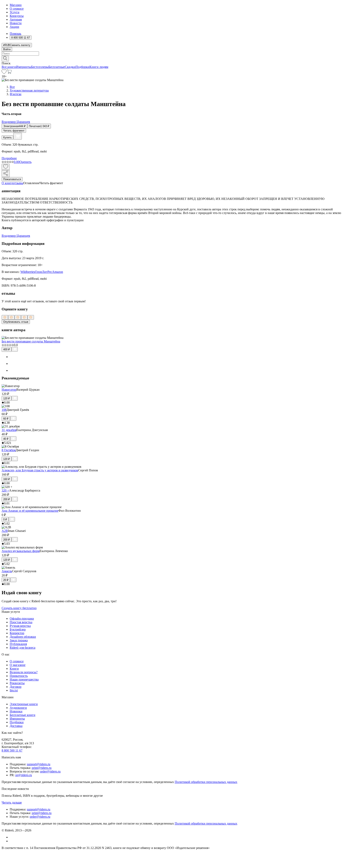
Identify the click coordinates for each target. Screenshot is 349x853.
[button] (174, 58)
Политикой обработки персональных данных (206, 782)
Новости (16, 23)
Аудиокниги (18, 707)
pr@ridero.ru (23, 775)
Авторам (16, 19)
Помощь (15, 33)
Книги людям (98, 67)
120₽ (6, 398)
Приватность (19, 676)
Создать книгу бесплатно (19, 608)
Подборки (82, 67)
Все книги (9, 67)
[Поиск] (5, 59)
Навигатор (9, 389)
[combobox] (174, 53)
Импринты (23, 67)
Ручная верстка (20, 625)
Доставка (16, 726)
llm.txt (14, 690)
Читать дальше (12, 802)
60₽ (5, 418)
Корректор (17, 633)
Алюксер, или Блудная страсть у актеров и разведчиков (40, 470)
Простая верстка (21, 622)
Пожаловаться (12, 179)
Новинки (16, 711)
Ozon (38, 272)
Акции (14, 26)
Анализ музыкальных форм (21, 551)
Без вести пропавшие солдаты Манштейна (31, 341)
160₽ (6, 479)
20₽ (5, 580)
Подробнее (9, 158)
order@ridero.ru (50, 771)
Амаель (7, 571)
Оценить (25, 162)
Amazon (57, 272)
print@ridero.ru (42, 767)
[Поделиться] (6, 173)
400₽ (6, 349)
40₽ (5, 438)
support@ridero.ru (38, 764)
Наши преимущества (24, 679)
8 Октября (9, 450)
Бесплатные (56, 67)
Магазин (16, 5)
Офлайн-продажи (22, 618)
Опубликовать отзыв (15, 321)
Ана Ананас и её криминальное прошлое (30, 510)
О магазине (17, 665)
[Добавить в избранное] (6, 167)
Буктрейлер (18, 629)
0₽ (5, 519)
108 (4, 409)
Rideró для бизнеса (22, 647)
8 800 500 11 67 (12, 750)
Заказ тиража (19, 640)
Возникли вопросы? (24, 672)
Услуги (14, 12)
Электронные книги (24, 704)
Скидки (70, 67)
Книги (14, 668)
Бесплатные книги (22, 715)
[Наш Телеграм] (11, 841)
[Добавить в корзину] (17, 136)
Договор (15, 686)
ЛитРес (47, 272)
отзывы (18, 183)
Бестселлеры (39, 67)
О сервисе (17, 8)
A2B (5, 530)
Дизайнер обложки (23, 636)
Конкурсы (17, 16)
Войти (7, 49)
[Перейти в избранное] (4, 72)
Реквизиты (17, 683)
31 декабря (9, 430)
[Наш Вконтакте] (12, 837)
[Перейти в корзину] (9, 72)
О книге (7, 183)
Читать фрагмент (13, 130)
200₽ (6, 499)
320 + (5, 490)
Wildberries (27, 272)
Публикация (18, 644)
